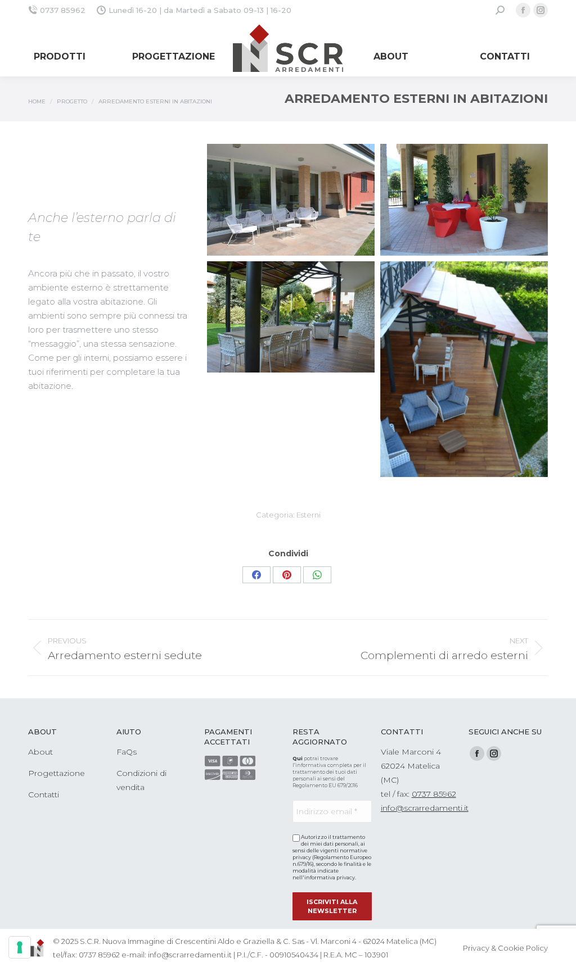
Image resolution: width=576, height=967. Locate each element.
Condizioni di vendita (141, 780)
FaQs (126, 752)
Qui (297, 758)
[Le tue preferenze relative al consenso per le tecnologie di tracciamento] (19, 947)
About (40, 752)
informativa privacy (329, 877)
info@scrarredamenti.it (425, 808)
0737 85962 (63, 10)
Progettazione (56, 773)
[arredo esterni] (291, 200)
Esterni (308, 514)
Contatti (43, 794)
